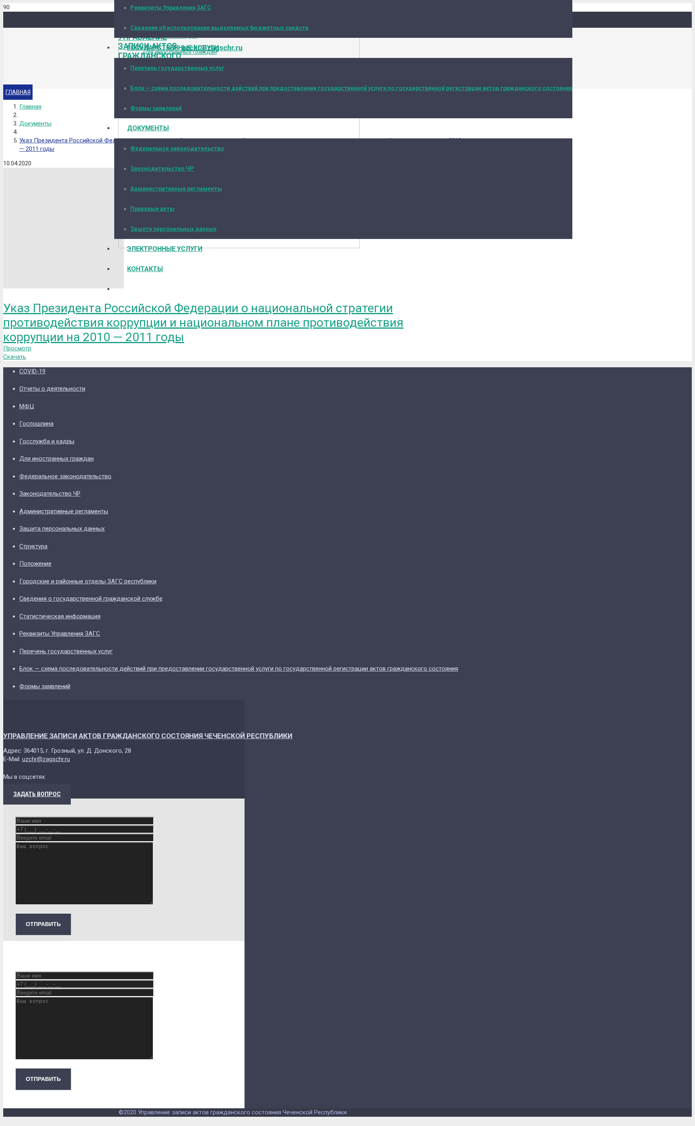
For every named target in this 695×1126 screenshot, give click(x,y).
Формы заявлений (44, 686)
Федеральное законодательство (65, 476)
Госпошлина (36, 423)
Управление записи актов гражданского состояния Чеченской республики (147, 736)
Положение (35, 563)
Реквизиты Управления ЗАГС (59, 633)
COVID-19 (32, 371)
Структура (33, 546)
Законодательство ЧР (49, 493)
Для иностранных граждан (56, 458)
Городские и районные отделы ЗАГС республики (87, 581)
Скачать (14, 356)
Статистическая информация (60, 616)
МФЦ (26, 406)
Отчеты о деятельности (52, 388)
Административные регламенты (63, 511)
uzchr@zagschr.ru (46, 759)
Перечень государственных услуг (66, 651)
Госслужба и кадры (46, 441)
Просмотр (17, 348)
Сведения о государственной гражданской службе (90, 598)
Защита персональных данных (62, 528)
